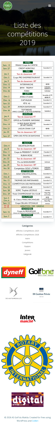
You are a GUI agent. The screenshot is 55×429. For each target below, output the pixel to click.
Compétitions (27, 242)
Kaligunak (27, 254)
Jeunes (27, 250)
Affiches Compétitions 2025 (27, 231)
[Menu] (49, 6)
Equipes (27, 246)
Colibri (35, 420)
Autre (27, 238)
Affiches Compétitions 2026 (27, 234)
